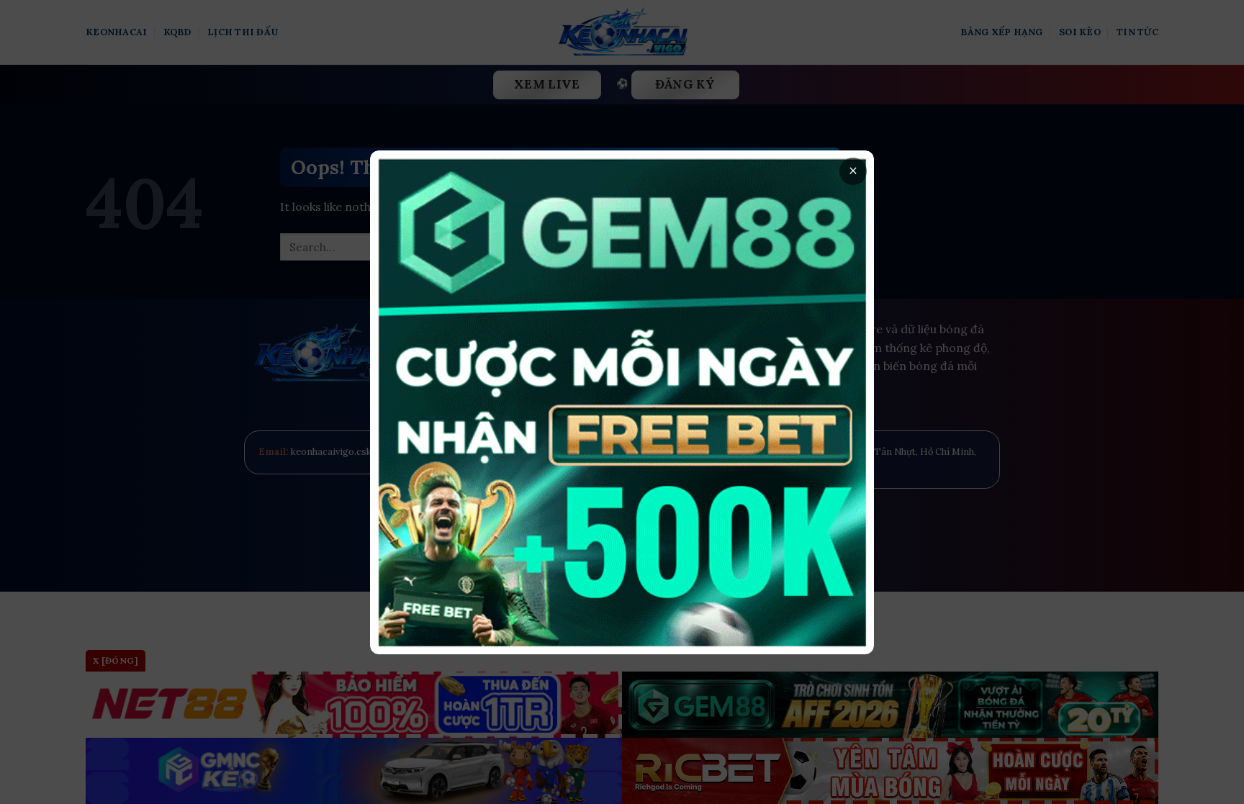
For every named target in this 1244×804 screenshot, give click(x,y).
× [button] (853, 171)
